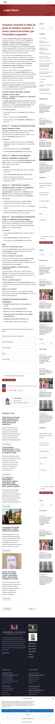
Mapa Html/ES (32, 648)
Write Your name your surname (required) (44, 193)
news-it (41, 82)
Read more (6, 444)
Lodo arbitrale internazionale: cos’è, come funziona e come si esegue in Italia (11, 449)
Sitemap (31, 654)
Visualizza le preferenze (27, 718)
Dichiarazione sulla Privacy (27, 721)
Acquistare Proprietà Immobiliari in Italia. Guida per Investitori (10, 529)
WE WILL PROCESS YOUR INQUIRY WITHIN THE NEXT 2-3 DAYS (46, 185)
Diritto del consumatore (43, 49)
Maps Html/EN (32, 646)
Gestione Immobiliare (46, 76)
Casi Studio (42, 38)
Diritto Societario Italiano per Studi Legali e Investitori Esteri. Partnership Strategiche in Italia (10, 575)
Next (31, 609)
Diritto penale (44, 69)
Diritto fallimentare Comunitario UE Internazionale (46, 65)
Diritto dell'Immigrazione (45, 53)
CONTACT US (6, 669)
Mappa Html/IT (32, 643)
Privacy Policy (5, 653)
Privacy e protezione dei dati (46, 85)
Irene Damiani (17, 398)
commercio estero (11, 386)
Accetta (27, 710)
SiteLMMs (31, 657)
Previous (8, 609)
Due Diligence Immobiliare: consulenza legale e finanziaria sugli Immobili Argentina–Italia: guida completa (11, 482)
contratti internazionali (21, 386)
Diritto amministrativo (44, 42)
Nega (27, 714)
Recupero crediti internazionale (44, 90)
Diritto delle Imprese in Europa (45, 57)
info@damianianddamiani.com (10, 675)
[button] (53, 698)
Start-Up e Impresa (45, 93)
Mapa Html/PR (32, 651)
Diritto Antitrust (44, 45)
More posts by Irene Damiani (20, 402)
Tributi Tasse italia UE (31, 386)
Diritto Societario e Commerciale (45, 73)
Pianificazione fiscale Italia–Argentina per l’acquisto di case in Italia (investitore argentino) (10, 420)
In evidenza (42, 79)
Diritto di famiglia (45, 60)
